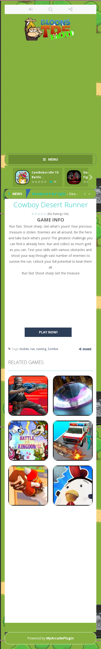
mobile (24, 349)
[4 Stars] (42, 214)
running (41, 349)
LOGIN (30, 9)
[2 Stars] (36, 214)
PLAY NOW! (48, 332)
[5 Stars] (45, 214)
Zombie (53, 349)
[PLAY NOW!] (22, 177)
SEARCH (50, 9)
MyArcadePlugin (60, 638)
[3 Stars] (39, 214)
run (32, 349)
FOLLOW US (70, 9)
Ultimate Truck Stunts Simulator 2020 (64, 197)
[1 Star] (33, 214)
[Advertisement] (50, 94)
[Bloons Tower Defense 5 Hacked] (50, 29)
